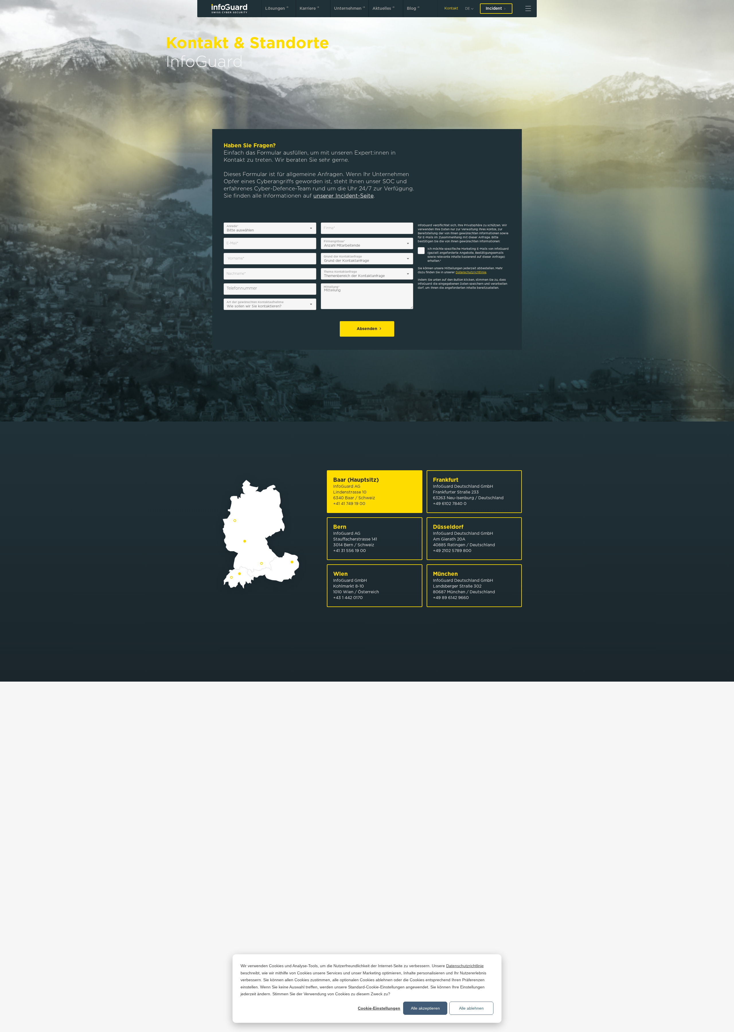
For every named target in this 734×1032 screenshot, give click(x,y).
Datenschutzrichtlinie (465, 965)
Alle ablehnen (471, 1008)
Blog (411, 8)
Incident (494, 8)
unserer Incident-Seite (343, 196)
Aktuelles (381, 8)
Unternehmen (348, 8)
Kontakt (451, 8)
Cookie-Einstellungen (379, 1008)
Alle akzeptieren (425, 1008)
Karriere (308, 8)
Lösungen (275, 8)
